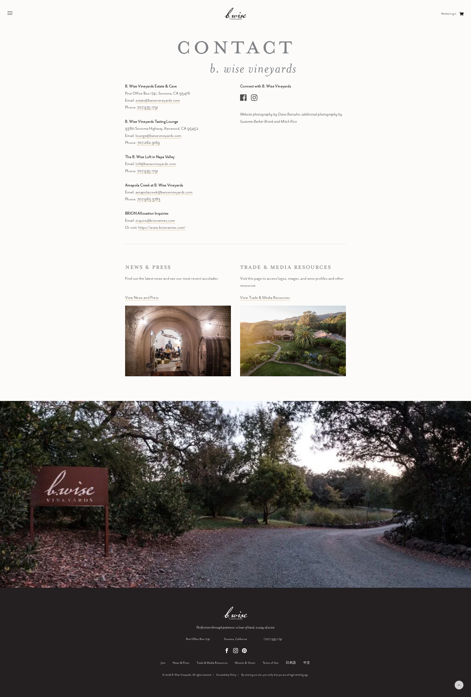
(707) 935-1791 (273, 639)
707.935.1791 (147, 107)
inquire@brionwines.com (155, 220)
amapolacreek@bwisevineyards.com (164, 192)
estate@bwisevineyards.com (158, 100)
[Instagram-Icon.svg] (254, 97)
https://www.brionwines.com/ (162, 227)
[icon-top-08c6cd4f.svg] (459, 685)
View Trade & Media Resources (265, 298)
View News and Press (142, 298)
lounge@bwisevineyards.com (158, 136)
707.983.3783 (148, 199)
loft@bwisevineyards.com (156, 164)
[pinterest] (244, 651)
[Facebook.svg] (243, 97)
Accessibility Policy (226, 674)
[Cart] (461, 14)
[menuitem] (163, 663)
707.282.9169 (148, 143)
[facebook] (226, 651)
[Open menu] (10, 13)
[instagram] (235, 651)
